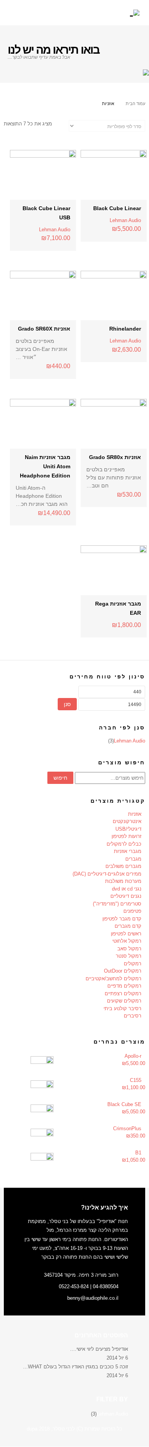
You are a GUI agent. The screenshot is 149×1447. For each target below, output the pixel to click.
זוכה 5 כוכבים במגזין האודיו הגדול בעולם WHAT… (75, 1367)
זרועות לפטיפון (126, 836)
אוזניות (134, 814)
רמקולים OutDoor (122, 971)
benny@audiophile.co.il (92, 1298)
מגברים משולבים (123, 866)
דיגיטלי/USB (128, 829)
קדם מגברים (128, 926)
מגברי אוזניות (127, 851)
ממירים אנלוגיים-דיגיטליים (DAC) (107, 874)
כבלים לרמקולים (124, 844)
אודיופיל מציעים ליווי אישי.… (99, 1349)
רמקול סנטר (128, 956)
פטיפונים (132, 911)
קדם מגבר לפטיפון (121, 919)
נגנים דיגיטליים (125, 896)
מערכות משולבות (123, 881)
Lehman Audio (125, 220)
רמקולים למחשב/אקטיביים (113, 978)
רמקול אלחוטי (126, 941)
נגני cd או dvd (126, 889)
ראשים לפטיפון (126, 934)
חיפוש (60, 778)
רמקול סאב (129, 948)
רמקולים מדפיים (124, 986)
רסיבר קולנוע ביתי (122, 1008)
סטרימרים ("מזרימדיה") (117, 904)
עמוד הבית (135, 103)
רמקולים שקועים (124, 1001)
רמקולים (132, 963)
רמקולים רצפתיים (123, 993)
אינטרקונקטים (127, 821)
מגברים (133, 859)
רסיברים (132, 1016)
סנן (67, 704)
